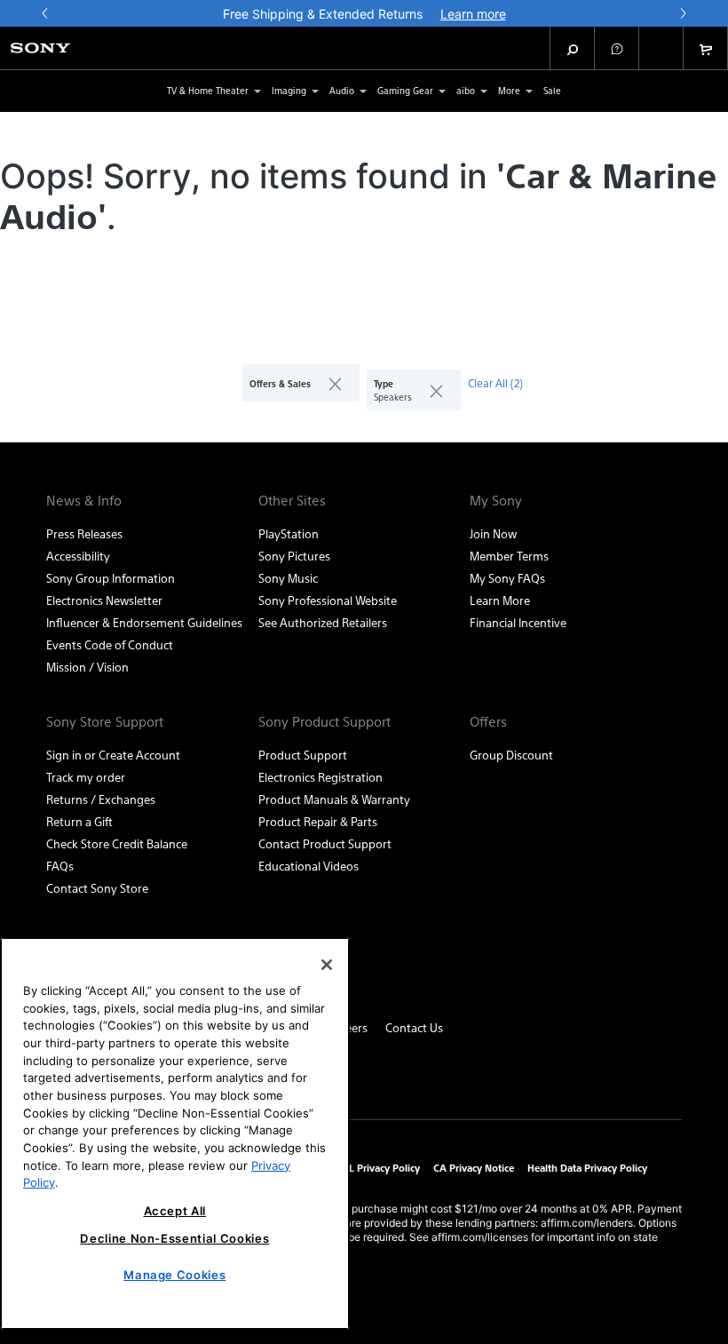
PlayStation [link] (288, 533)
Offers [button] (488, 721)
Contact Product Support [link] (325, 843)
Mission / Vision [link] (87, 666)
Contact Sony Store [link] (97, 887)
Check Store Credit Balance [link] (116, 843)
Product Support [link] (302, 754)
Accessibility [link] (78, 555)
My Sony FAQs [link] (507, 577)
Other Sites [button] (292, 500)
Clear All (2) (495, 383)
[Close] (326, 964)
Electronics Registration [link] (320, 776)
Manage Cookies (174, 1275)
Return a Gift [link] (79, 821)
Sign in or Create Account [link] (113, 754)
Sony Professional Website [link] (327, 600)
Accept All (175, 1211)
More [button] (509, 90)
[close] (328, 382)
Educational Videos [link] (308, 865)
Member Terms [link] (509, 555)
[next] (683, 13)
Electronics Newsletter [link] (104, 600)
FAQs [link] (60, 865)
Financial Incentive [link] (518, 622)
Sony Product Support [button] (324, 721)
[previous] (45, 13)
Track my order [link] (85, 776)
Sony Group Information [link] (110, 577)
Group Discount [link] (511, 754)
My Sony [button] (496, 500)
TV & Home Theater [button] (208, 90)
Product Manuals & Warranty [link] (334, 799)
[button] (617, 48)
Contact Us (414, 1027)
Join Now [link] (493, 533)
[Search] (572, 48)
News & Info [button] (84, 500)
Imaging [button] (289, 90)
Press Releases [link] (84, 533)
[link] (552, 91)
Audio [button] (341, 90)
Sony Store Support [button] (104, 721)
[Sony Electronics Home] (40, 48)
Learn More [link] (500, 600)
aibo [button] (465, 90)
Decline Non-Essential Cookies (174, 1238)
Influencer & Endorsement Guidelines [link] (144, 622)
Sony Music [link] (288, 577)
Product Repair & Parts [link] (317, 821)
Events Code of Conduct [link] (109, 644)
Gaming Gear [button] (405, 90)
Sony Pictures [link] (294, 555)
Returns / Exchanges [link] (100, 799)
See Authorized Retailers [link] (322, 622)
